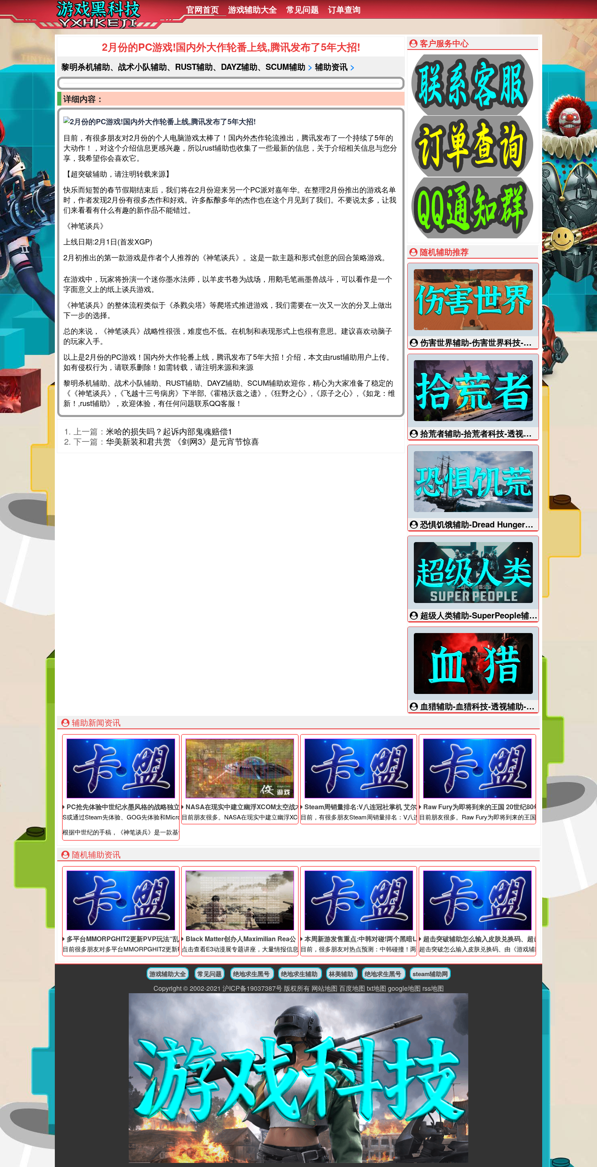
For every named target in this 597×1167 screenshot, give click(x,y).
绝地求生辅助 (299, 973)
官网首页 (202, 9)
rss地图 (433, 988)
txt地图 (376, 988)
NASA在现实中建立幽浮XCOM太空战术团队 (249, 806)
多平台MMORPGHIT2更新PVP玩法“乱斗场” (130, 938)
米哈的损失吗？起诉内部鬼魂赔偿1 (169, 431)
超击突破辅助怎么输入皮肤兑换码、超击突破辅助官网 (500, 938)
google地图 (404, 988)
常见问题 (302, 9)
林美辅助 (341, 973)
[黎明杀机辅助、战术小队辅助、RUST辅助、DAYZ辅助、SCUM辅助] (98, 23)
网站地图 (324, 988)
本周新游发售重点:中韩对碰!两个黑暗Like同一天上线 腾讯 (388, 938)
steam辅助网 (430, 973)
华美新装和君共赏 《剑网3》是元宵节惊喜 (182, 441)
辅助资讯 (331, 66)
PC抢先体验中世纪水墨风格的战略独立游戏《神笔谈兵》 (148, 806)
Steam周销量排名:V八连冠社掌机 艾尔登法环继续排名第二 (389, 806)
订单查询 (344, 9)
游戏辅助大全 (252, 9)
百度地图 (352, 988)
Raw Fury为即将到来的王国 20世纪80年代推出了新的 (500, 806)
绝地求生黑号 (251, 973)
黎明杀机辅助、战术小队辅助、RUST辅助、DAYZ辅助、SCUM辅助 (183, 66)
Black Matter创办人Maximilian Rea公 (240, 938)
